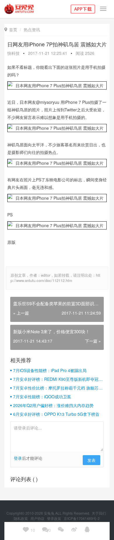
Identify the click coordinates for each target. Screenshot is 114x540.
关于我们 (99, 513)
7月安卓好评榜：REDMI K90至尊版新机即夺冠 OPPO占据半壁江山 (56, 379)
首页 (10, 29)
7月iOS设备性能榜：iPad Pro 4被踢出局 (50, 370)
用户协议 (37, 518)
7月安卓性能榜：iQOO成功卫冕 (42, 396)
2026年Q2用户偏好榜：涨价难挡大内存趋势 (53, 405)
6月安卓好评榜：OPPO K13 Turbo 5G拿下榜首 (56, 414)
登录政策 (54, 518)
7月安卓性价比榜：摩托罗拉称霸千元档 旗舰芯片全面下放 (58, 388)
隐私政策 (21, 518)
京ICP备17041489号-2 (82, 518)
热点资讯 (32, 29)
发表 (91, 460)
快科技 (13, 53)
